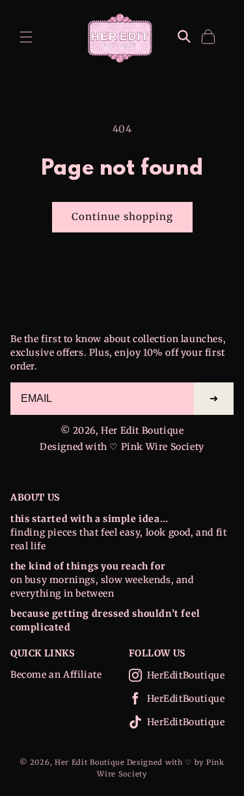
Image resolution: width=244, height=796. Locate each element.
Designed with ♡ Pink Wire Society (122, 447)
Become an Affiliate (56, 674)
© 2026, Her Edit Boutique (122, 430)
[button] (26, 37)
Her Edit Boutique (90, 762)
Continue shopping (122, 216)
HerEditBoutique (186, 675)
